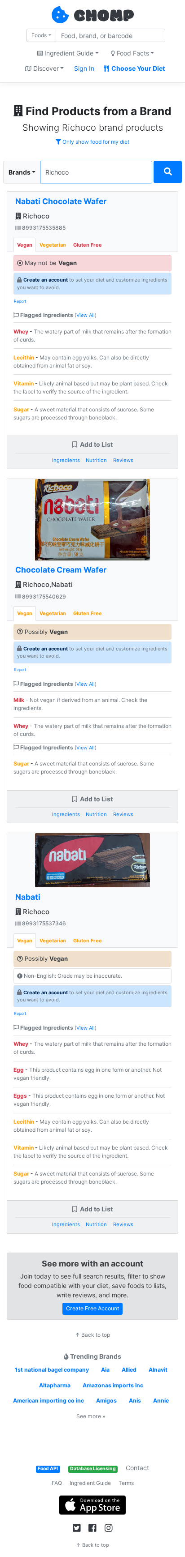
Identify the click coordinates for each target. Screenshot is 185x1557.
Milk (18, 700)
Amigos (106, 1400)
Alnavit (158, 1369)
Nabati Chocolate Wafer (60, 201)
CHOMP (104, 16)
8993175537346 (43, 923)
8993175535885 (43, 227)
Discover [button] (45, 68)
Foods (39, 35)
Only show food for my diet (95, 141)
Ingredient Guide (90, 1483)
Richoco (35, 216)
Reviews (123, 460)
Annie (161, 1400)
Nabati (27, 897)
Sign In (84, 68)
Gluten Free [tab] (87, 245)
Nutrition (96, 460)
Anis (135, 1400)
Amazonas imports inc (113, 1385)
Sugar (21, 409)
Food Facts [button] (132, 53)
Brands (20, 172)
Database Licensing (93, 1468)
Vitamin (23, 383)
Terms (126, 1483)
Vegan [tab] (24, 245)
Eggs (20, 1095)
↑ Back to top (92, 1334)
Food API (48, 1468)
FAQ (57, 1483)
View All (85, 315)
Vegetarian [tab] (53, 245)
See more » (91, 1416)
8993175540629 (43, 596)
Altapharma (54, 1385)
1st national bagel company (52, 1369)
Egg (18, 1069)
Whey (20, 331)
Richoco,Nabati (47, 584)
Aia (105, 1369)
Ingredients (66, 460)
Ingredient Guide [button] (68, 53)
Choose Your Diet (137, 68)
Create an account (45, 280)
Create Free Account (92, 1308)
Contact (137, 1467)
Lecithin (23, 357)
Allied (129, 1369)
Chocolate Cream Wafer (60, 569)
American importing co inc (48, 1400)
